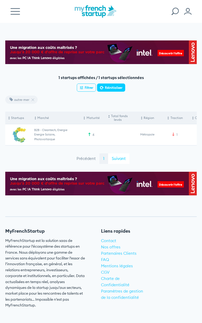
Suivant (119, 158)
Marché (43, 118)
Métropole (147, 134)
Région (149, 118)
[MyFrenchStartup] (96, 14)
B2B (36, 130)
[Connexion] (187, 11)
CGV (105, 272)
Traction (176, 118)
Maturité (93, 118)
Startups (17, 118)
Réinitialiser (113, 88)
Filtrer (89, 88)
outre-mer (21, 100)
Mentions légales (117, 265)
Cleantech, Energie (54, 130)
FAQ (105, 259)
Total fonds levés (119, 118)
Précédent (86, 158)
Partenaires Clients (119, 253)
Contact (108, 240)
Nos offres (110, 246)
